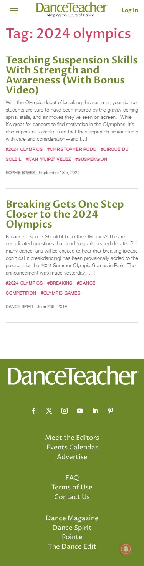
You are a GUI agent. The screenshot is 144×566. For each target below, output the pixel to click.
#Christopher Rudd (71, 149)
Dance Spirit (19, 306)
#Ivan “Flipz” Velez (48, 159)
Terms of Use (72, 487)
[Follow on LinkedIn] (95, 411)
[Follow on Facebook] (34, 411)
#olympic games (61, 293)
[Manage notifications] (126, 549)
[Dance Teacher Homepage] (72, 9)
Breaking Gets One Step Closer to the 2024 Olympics (65, 214)
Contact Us (72, 497)
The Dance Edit (72, 546)
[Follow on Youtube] (80, 411)
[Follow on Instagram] (64, 411)
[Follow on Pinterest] (110, 411)
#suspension (91, 159)
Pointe (72, 537)
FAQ (72, 478)
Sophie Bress (20, 172)
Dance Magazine (72, 518)
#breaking (60, 283)
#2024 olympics (24, 149)
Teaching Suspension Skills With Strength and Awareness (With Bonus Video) (72, 75)
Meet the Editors (72, 438)
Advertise (72, 457)
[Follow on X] (49, 411)
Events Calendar (72, 447)
